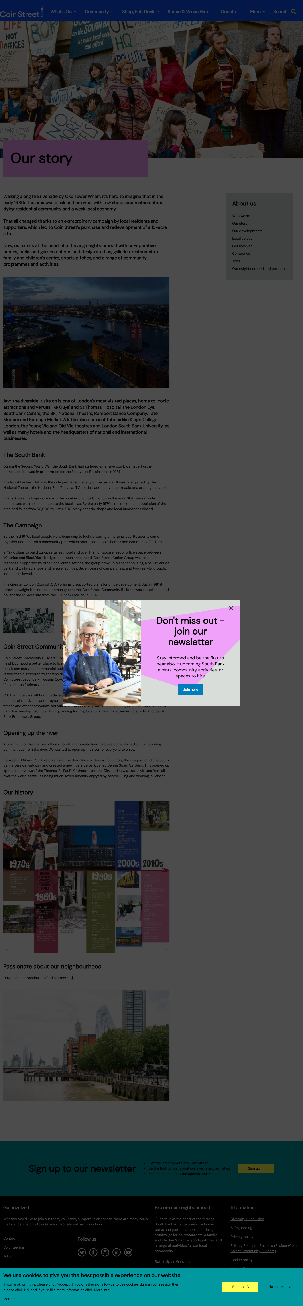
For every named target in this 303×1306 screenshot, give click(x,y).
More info (10, 1298)
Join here (190, 689)
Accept (238, 1286)
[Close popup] (232, 608)
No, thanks (276, 1286)
